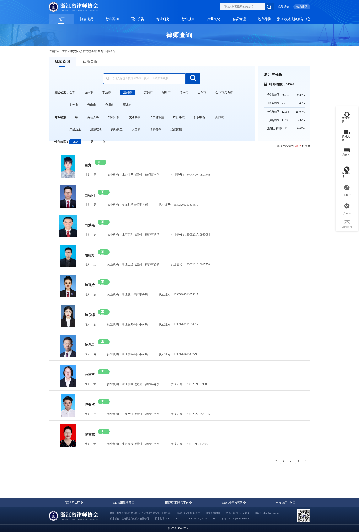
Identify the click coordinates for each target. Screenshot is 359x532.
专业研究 (163, 19)
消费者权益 (157, 117)
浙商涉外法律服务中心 (293, 19)
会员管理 (239, 19)
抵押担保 (200, 117)
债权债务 (155, 129)
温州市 (127, 92)
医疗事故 (179, 117)
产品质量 (75, 129)
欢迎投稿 (283, 6)
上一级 (73, 117)
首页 (61, 19)
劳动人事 (93, 117)
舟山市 (91, 104)
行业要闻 (112, 19)
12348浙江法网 (122, 502)
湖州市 (166, 92)
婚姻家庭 (176, 129)
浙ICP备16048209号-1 (179, 528)
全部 (72, 92)
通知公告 (137, 19)
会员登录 (301, 6)
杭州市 (88, 92)
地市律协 (264, 19)
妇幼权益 (117, 129)
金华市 (202, 92)
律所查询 (90, 61)
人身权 (136, 129)
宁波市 (106, 92)
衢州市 (73, 104)
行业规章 (188, 19)
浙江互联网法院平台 (176, 502)
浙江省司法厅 (72, 502)
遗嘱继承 (96, 129)
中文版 (74, 51)
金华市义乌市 (224, 92)
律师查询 (62, 61)
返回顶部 (347, 227)
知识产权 (114, 117)
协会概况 (86, 19)
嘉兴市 (148, 92)
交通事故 (134, 117)
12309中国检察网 (232, 502)
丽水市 (127, 104)
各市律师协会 (284, 502)
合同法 (219, 117)
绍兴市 (184, 92)
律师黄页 (97, 51)
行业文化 (213, 19)
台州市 (109, 104)
